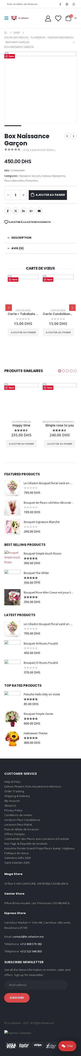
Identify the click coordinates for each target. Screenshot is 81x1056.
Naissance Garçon (29, 175)
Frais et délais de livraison (22, 4)
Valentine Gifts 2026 (17, 858)
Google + (31, 210)
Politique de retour (16, 853)
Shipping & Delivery (17, 796)
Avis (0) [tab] (17, 248)
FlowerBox (31, 180)
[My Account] (48, 18)
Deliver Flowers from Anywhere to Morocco (32, 786)
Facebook (7, 210)
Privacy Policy (13, 810)
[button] (60, 370)
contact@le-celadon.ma (28, 937)
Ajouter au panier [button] (23, 332)
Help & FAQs (12, 782)
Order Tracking (14, 791)
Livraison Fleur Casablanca (22, 820)
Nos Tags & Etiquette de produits (26, 843)
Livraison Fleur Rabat (18, 824)
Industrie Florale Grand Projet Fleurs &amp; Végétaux (39, 848)
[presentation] (8, 307)
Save (14, 279)
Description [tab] (21, 238)
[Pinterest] (67, 4)
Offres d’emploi (14, 834)
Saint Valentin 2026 (16, 863)
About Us (10, 805)
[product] (23, 290)
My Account (11, 801)
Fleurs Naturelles (14, 180)
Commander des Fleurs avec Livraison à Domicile (36, 839)
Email (39, 210)
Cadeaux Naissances (53, 175)
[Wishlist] (57, 18)
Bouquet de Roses (51, 421)
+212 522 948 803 (31, 951)
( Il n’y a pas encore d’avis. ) (38, 150)
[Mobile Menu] (7, 18)
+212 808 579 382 (31, 944)
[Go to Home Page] (5, 32)
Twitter (15, 210)
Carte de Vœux (23, 310)
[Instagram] (73, 4)
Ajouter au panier (50, 195)
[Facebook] (60, 4)
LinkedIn (23, 210)
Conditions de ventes (18, 815)
